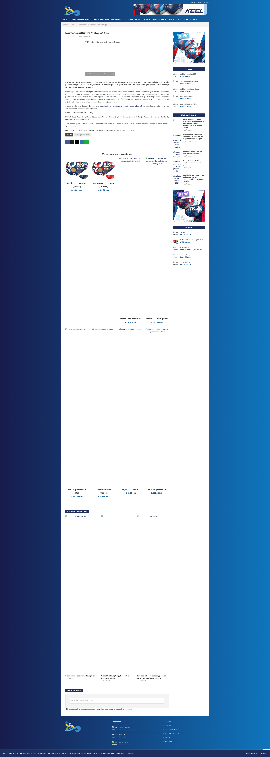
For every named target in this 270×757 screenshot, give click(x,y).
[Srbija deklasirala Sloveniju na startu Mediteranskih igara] (177, 166)
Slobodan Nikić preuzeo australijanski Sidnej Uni (192, 152)
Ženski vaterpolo (159, 19)
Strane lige (128, 19)
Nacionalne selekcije (80, 19)
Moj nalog (168, 741)
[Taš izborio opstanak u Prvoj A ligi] (81, 594)
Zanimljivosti (175, 19)
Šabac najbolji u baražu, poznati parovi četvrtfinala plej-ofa (151, 677)
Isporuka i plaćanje (172, 733)
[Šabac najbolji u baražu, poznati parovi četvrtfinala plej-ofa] (153, 594)
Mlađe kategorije (142, 19)
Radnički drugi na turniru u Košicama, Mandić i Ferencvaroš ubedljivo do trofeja (193, 178)
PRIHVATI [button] (263, 753)
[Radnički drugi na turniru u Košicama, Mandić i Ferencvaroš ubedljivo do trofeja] (177, 179)
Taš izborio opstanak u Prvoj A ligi (80, 676)
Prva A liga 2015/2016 (82, 135)
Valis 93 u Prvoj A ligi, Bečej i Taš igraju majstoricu (115, 677)
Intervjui (187, 19)
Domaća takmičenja (100, 19)
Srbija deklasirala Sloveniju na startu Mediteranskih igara (194, 163)
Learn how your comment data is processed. (114, 709)
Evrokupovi (116, 19)
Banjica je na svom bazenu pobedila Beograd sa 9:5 (121, 106)
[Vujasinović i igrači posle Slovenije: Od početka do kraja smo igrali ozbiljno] (177, 141)
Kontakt (199, 2)
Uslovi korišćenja (171, 729)
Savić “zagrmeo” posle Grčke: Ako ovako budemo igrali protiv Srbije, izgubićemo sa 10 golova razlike (193, 123)
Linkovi (206, 2)
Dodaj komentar (84, 37)
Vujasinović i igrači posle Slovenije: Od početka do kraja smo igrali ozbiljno (193, 137)
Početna (66, 19)
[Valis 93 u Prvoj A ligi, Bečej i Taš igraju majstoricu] (117, 594)
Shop (195, 19)
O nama (192, 2)
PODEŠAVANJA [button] (251, 753)
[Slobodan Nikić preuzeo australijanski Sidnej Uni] (177, 154)
